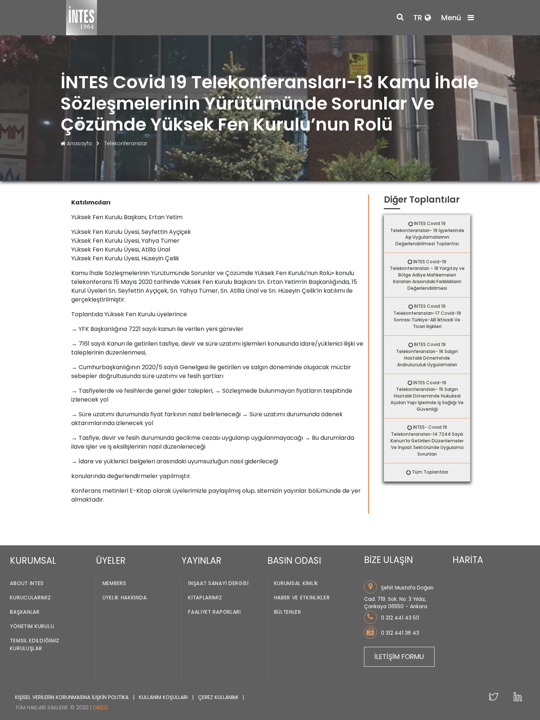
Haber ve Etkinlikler (302, 597)
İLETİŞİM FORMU (399, 656)
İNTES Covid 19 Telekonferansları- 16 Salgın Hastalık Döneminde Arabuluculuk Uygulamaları (427, 354)
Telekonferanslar (125, 143)
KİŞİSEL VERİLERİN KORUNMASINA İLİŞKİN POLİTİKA (72, 697)
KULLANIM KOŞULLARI (164, 697)
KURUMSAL (33, 561)
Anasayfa (79, 143)
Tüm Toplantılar (430, 472)
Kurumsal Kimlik (296, 583)
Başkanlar (24, 612)
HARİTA (468, 560)
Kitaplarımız (205, 597)
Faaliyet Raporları (214, 612)
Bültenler (287, 612)
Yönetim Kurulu (32, 626)
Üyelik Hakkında (124, 597)
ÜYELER (111, 561)
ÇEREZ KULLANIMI (219, 697)
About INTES (27, 583)
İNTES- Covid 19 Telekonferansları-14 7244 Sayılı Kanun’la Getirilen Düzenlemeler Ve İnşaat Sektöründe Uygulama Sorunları (427, 440)
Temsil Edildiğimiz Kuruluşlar (35, 644)
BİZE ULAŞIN (388, 560)
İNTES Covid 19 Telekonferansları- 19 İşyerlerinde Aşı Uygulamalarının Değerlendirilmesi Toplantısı (427, 233)
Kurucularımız (30, 597)
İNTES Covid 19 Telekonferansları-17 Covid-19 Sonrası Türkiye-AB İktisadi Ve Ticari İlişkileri (427, 316)
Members (114, 583)
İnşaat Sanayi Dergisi (218, 583)
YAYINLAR (201, 561)
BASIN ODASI (294, 561)
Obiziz (100, 707)
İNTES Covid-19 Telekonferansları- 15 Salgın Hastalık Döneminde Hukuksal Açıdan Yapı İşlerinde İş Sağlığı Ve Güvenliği (427, 396)
